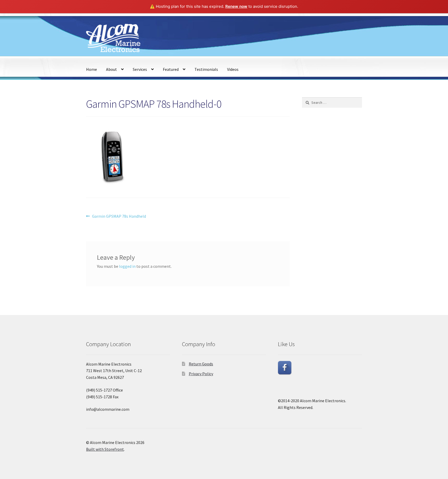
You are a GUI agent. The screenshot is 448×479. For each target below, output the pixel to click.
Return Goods (201, 363)
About (111, 69)
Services (140, 69)
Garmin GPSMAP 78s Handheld (119, 216)
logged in (127, 266)
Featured (171, 69)
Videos (233, 69)
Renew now (236, 6)
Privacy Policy (201, 373)
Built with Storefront (105, 449)
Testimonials (206, 69)
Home (91, 69)
